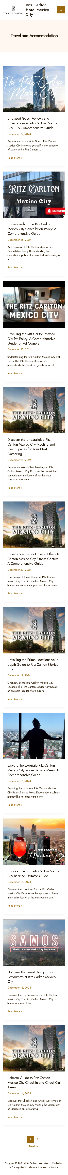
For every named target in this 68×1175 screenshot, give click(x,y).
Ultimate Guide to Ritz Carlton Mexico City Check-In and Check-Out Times (34, 1082)
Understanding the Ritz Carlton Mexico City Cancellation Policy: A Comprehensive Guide (31, 228)
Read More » (14, 158)
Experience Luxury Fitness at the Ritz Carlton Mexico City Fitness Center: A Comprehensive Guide (33, 558)
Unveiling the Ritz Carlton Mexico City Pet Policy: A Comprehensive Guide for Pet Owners (31, 338)
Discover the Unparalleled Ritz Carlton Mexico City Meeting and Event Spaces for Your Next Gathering (31, 446)
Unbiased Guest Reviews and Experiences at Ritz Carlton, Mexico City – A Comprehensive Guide (32, 123)
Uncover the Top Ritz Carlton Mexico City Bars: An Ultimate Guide (33, 873)
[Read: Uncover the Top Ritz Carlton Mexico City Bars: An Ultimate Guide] (34, 841)
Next (34, 1146)
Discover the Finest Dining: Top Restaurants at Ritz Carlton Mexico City (31, 976)
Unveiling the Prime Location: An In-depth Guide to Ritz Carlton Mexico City (33, 664)
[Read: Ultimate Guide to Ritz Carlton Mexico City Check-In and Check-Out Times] (34, 1048)
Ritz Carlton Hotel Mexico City (37, 9)
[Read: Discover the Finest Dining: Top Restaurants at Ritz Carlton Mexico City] (34, 942)
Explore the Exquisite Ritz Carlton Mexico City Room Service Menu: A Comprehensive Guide (33, 770)
